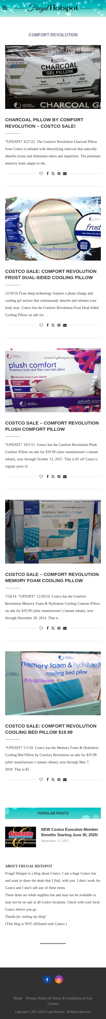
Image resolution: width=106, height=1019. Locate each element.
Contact (53, 1004)
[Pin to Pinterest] (58, 174)
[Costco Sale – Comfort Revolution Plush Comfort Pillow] (53, 380)
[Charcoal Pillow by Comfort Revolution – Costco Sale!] (53, 77)
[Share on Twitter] (53, 173)
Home (18, 998)
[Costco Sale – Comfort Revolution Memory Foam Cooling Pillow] (53, 532)
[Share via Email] (65, 174)
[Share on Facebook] (48, 174)
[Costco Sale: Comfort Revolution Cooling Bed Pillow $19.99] (53, 683)
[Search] (100, 8)
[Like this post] (41, 174)
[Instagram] (59, 979)
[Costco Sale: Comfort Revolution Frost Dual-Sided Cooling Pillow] (53, 229)
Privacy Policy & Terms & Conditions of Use (59, 998)
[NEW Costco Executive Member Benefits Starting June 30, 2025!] (20, 837)
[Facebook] (47, 979)
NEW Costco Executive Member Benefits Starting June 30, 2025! (69, 832)
